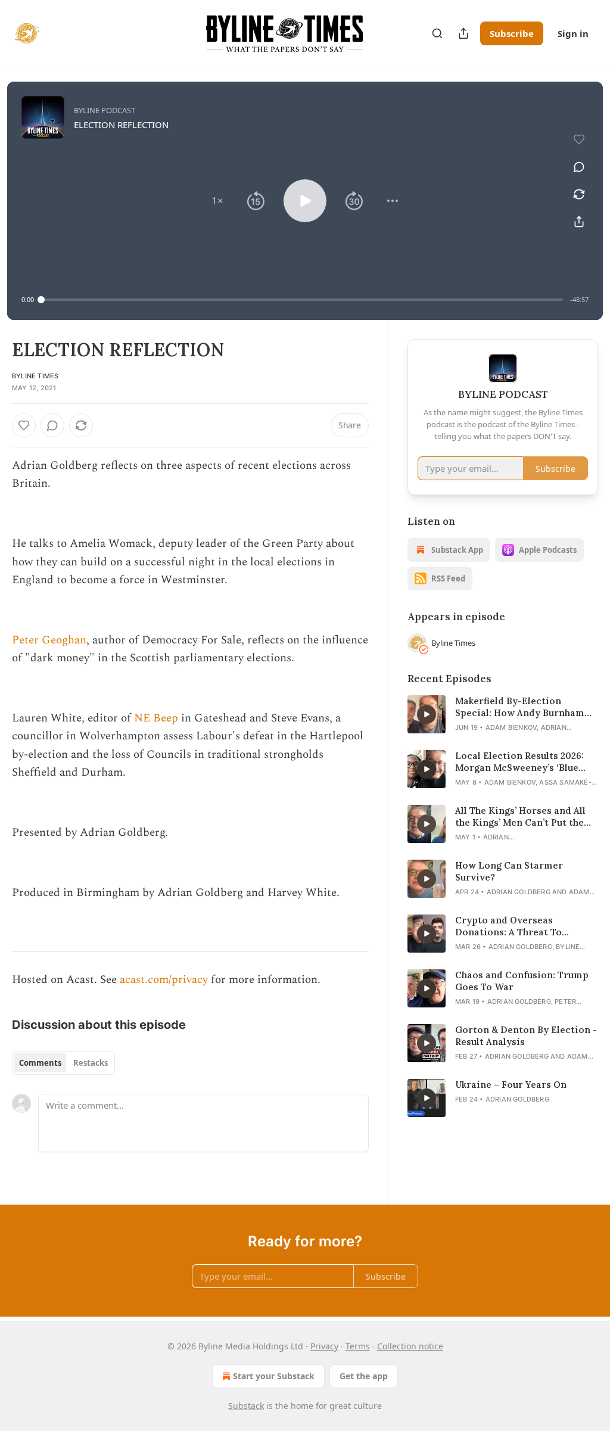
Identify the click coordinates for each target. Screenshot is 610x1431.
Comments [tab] (40, 1062)
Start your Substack (274, 1376)
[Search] (437, 33)
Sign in (573, 33)
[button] (217, 201)
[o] (426, 714)
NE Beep (156, 718)
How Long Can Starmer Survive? (509, 871)
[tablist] (63, 1063)
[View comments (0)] (579, 166)
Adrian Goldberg (518, 892)
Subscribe (512, 33)
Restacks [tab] (90, 1062)
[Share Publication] (463, 33)
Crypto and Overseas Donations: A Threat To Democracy (508, 926)
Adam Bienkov (511, 727)
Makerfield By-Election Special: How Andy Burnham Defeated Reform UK (519, 707)
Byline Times (35, 376)
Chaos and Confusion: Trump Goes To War (522, 981)
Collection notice (410, 1346)
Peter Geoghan (49, 640)
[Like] (24, 425)
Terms (358, 1346)
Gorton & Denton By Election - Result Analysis (526, 1035)
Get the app (364, 1376)
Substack (246, 1405)
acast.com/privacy (164, 979)
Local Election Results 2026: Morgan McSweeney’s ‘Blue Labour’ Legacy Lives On (519, 762)
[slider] (302, 300)
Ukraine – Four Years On (511, 1084)
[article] (503, 714)
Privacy (324, 1346)
